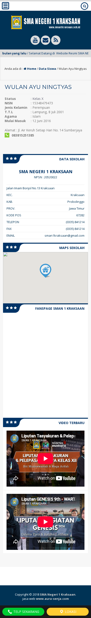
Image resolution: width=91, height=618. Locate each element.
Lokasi (70, 611)
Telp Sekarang (25, 611)
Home (31, 69)
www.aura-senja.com (52, 599)
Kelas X (37, 98)
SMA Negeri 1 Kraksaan (57, 594)
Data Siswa (47, 69)
